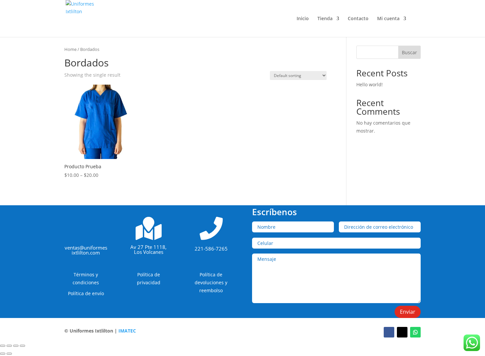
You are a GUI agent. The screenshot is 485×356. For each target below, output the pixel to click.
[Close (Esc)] (2, 346)
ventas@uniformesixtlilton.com (86, 250)
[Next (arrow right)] (9, 354)
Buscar (409, 52)
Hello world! (369, 84)
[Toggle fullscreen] (15, 346)
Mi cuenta (388, 18)
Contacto (358, 18)
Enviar (407, 311)
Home (70, 49)
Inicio (303, 18)
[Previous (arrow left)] (2, 354)
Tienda (325, 18)
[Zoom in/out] (22, 346)
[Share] (9, 346)
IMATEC (127, 331)
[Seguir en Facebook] (389, 332)
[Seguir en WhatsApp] (415, 332)
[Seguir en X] (402, 332)
